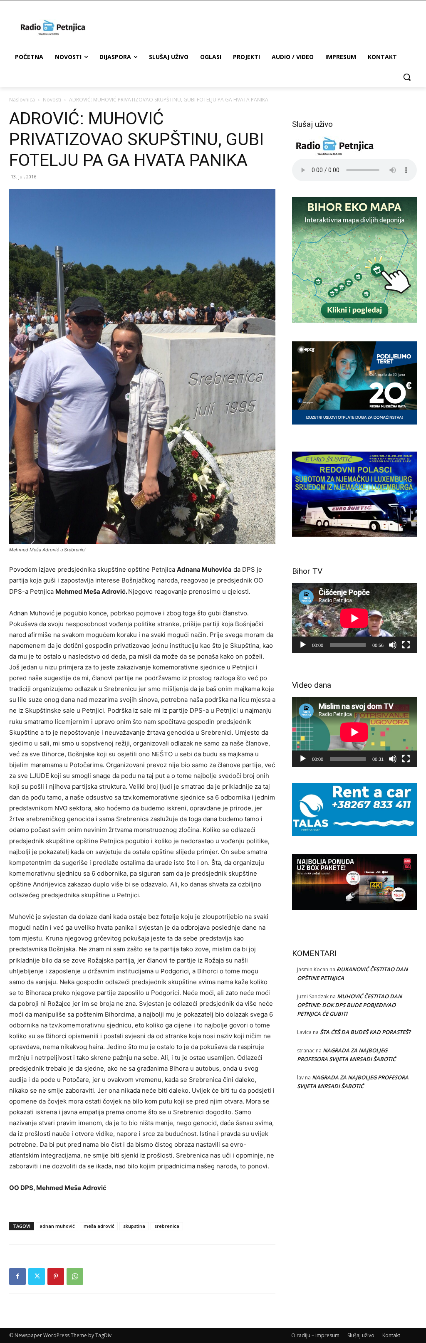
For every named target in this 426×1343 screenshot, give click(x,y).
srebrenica (166, 1226)
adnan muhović (57, 1226)
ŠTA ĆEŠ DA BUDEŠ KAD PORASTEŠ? (365, 1032)
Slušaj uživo (360, 1335)
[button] (407, 77)
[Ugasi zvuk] (393, 645)
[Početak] (303, 645)
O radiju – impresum (315, 1335)
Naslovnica (22, 99)
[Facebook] (17, 1276)
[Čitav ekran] (406, 645)
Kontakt (391, 1335)
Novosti (52, 99)
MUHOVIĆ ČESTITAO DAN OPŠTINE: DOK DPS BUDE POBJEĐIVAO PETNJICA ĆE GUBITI (349, 1004)
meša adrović (99, 1226)
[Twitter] (36, 1276)
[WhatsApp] (75, 1276)
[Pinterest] (55, 1276)
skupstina (134, 1226)
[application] (354, 618)
